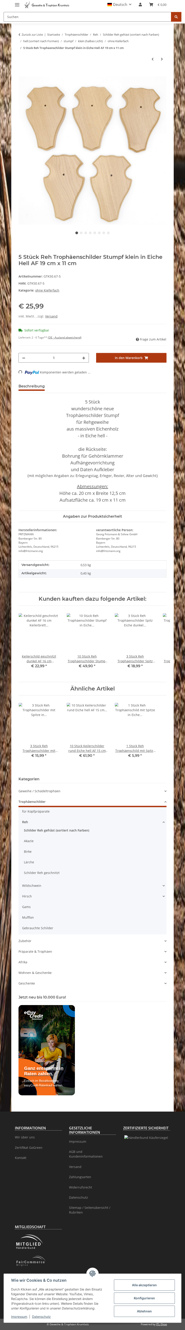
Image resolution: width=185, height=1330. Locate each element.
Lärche (29, 862)
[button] (119, 4)
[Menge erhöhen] (84, 357)
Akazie (29, 841)
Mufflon (28, 917)
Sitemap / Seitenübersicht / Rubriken (89, 1209)
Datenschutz (41, 1316)
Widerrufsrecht (80, 1187)
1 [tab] (76, 233)
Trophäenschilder (32, 801)
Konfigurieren (144, 1298)
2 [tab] (81, 233)
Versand (51, 316)
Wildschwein (31, 885)
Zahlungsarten (80, 1177)
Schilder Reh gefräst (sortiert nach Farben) (56, 830)
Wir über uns (25, 1137)
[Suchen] (176, 17)
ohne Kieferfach (47, 290)
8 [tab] (108, 233)
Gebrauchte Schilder (37, 928)
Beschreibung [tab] (31, 386)
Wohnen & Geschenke (35, 973)
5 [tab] (94, 233)
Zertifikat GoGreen (28, 1147)
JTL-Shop (161, 1324)
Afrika (22, 962)
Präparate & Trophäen (35, 951)
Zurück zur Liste (32, 34)
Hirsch (27, 896)
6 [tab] (99, 233)
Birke (28, 851)
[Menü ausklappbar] (17, 3)
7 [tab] (103, 233)
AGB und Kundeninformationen (86, 1154)
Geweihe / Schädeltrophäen (39, 791)
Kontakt (20, 1158)
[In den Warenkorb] (22, 74)
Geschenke (26, 983)
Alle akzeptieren (144, 1285)
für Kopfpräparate (36, 811)
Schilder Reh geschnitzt (42, 873)
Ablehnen (144, 1311)
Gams (26, 907)
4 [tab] (90, 233)
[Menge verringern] (24, 357)
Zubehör (24, 941)
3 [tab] (85, 233)
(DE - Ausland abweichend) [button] (64, 337)
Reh (25, 822)
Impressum (19, 1316)
